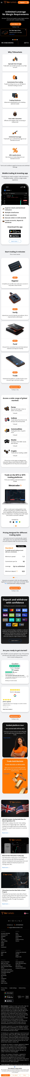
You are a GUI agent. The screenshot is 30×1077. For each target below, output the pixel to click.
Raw (2, 938)
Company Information (21, 968)
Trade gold (15, 413)
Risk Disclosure (19, 966)
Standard (3, 936)
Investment (3, 947)
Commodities (19, 936)
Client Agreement (20, 962)
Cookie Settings (13, 988)
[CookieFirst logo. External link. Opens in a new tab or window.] (14, 1066)
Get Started (3, 975)
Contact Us (3, 981)
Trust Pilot (3, 974)
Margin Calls (18, 956)
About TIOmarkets (5, 962)
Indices (17, 935)
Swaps (17, 955)
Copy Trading (4, 941)
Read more (5, 833)
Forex (17, 933)
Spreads (17, 953)
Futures (17, 941)
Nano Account (4, 935)
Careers (3, 980)
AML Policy (18, 965)
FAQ (2, 977)
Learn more (14, 241)
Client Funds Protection (6, 969)
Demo (2, 945)
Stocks (17, 938)
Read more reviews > (8, 709)
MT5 (2, 955)
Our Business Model (6, 965)
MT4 (2, 953)
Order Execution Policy (21, 963)
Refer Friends (4, 983)
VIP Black (3, 939)
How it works (6, 738)
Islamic (2, 942)
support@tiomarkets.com (16, 927)
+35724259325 (19, 925)
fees (6, 583)
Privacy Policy (4, 988)
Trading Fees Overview (21, 952)
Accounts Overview (5, 933)
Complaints (3, 978)
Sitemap (3, 990)
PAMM (2, 944)
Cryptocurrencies (20, 939)
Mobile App (3, 952)
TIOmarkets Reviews (5, 972)
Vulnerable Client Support (7, 971)
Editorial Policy (22, 988)
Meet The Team (4, 963)
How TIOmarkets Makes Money (6, 967)
